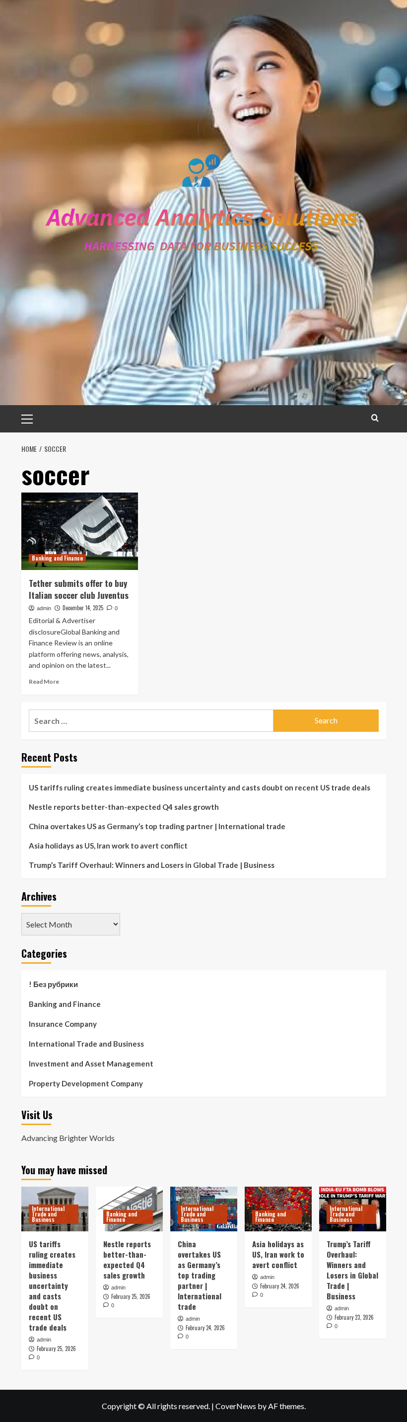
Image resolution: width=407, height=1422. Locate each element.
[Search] (375, 418)
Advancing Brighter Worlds (68, 1137)
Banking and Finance (57, 558)
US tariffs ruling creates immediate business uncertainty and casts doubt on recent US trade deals (199, 787)
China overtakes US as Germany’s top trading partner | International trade (157, 826)
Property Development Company (86, 1083)
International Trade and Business (86, 1043)
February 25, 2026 (56, 1348)
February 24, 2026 (205, 1328)
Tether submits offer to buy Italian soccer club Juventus (79, 589)
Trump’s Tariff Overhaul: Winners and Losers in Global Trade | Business (151, 864)
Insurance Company (63, 1023)
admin (44, 608)
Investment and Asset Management (91, 1063)
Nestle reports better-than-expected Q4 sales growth (124, 806)
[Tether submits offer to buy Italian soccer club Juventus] (79, 531)
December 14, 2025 (83, 608)
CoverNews (235, 1406)
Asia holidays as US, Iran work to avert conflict (108, 845)
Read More (44, 681)
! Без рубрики (53, 984)
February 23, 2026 (354, 1317)
